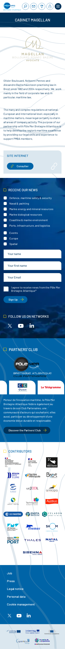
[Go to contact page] (33, 6)
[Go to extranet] (49, 6)
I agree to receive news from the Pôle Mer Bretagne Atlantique (35, 289)
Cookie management (21, 604)
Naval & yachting (19, 203)
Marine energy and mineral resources (31, 209)
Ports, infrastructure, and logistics (29, 225)
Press (11, 581)
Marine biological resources (25, 214)
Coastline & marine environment (28, 220)
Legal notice (15, 589)
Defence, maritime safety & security (30, 198)
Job (9, 573)
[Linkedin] (32, 326)
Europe (13, 238)
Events (13, 232)
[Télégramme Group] (43, 387)
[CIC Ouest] (15, 387)
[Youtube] (21, 326)
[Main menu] (58, 6)
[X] (10, 326)
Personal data (16, 596)
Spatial (13, 243)
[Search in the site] (25, 6)
